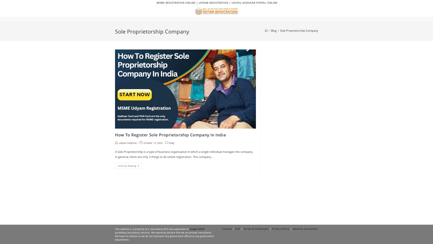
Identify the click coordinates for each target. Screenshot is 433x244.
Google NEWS (197, 229)
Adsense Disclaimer (305, 228)
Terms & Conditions (256, 228)
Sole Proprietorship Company (299, 31)
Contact (227, 228)
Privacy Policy (280, 228)
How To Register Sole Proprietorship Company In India (170, 135)
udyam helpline (128, 143)
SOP (237, 228)
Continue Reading (130, 166)
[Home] (266, 31)
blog (171, 143)
